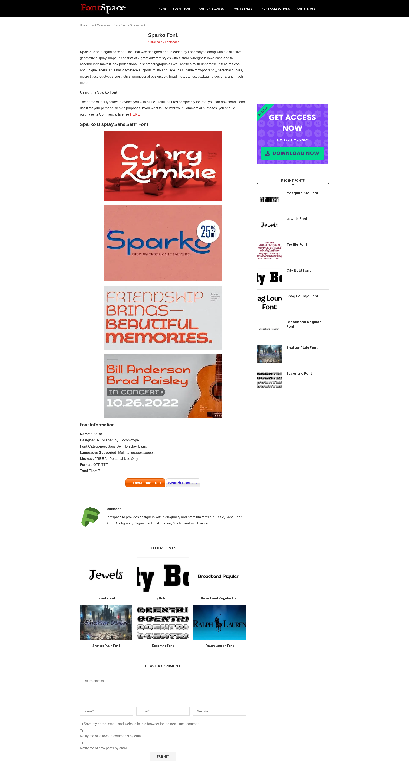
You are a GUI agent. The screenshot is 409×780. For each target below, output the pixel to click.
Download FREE (148, 483)
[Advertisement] (293, 61)
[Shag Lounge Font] (269, 302)
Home (162, 8)
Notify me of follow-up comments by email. (111, 736)
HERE (135, 114)
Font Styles (242, 8)
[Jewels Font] (106, 574)
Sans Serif (120, 25)
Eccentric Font (163, 645)
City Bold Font (163, 598)
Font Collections (276, 8)
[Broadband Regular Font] (219, 574)
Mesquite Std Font (302, 193)
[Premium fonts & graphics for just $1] (292, 107)
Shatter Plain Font (106, 645)
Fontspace (172, 41)
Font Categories (211, 8)
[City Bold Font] (163, 574)
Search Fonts (180, 483)
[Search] (327, 8)
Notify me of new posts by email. (104, 748)
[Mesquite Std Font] (269, 199)
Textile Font (297, 245)
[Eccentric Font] (163, 622)
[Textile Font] (269, 250)
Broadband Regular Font (220, 598)
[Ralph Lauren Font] (219, 622)
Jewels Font (106, 598)
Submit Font (182, 8)
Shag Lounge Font (302, 296)
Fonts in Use (305, 8)
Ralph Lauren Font (220, 645)
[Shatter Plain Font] (106, 622)
